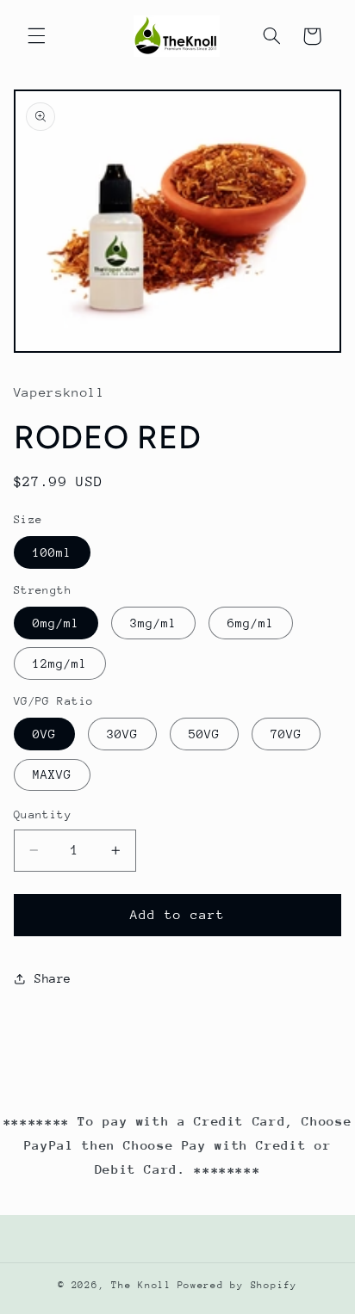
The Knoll (141, 1285)
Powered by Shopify (237, 1285)
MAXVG (52, 774)
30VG (122, 734)
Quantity (43, 814)
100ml (52, 552)
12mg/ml (60, 663)
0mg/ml (56, 623)
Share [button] (53, 978)
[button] (36, 36)
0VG (44, 734)
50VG (204, 734)
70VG (286, 734)
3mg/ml (153, 623)
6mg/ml (250, 623)
